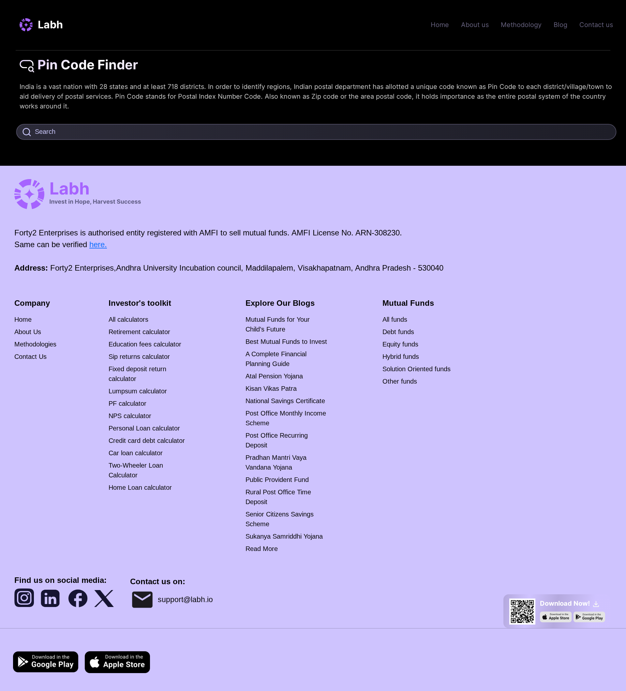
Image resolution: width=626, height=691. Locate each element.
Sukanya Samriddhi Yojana (284, 536)
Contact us (596, 25)
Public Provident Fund (277, 479)
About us (475, 25)
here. (98, 244)
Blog (560, 25)
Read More (262, 548)
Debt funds (398, 331)
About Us (27, 331)
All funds (394, 319)
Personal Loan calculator (144, 428)
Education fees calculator (145, 344)
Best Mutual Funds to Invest (286, 341)
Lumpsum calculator (138, 391)
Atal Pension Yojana (274, 376)
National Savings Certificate (285, 400)
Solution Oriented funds (416, 369)
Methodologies (35, 344)
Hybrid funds (400, 356)
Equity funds (400, 344)
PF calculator (127, 403)
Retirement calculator (139, 331)
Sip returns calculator (139, 356)
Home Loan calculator (140, 487)
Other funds (399, 381)
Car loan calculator (136, 453)
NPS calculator (130, 415)
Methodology (521, 25)
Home (440, 25)
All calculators (128, 319)
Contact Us (30, 356)
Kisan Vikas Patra (271, 388)
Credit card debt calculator (147, 440)
